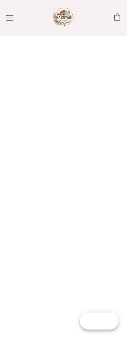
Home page (79, 120)
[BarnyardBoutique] (63, 24)
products (84, 128)
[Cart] (118, 17)
